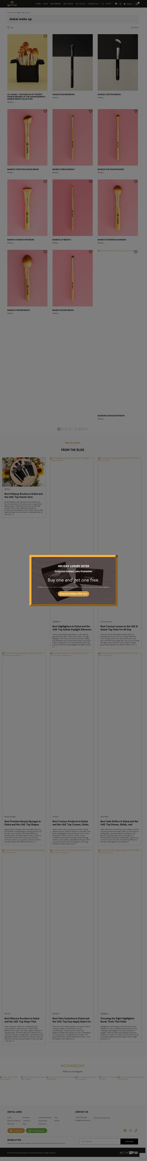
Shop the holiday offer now (73, 594)
